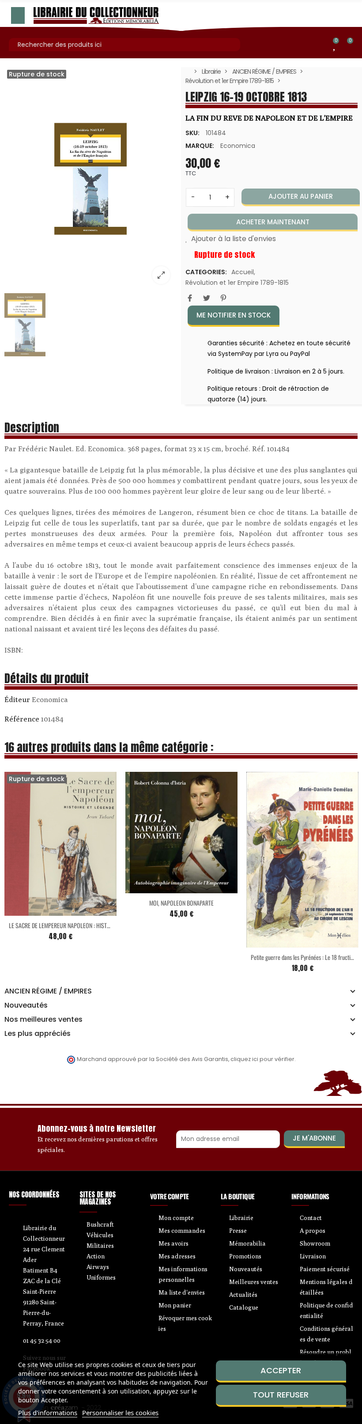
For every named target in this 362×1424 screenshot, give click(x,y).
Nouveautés (26, 1005)
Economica (237, 145)
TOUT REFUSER (281, 1394)
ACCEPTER (280, 1370)
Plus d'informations (47, 1412)
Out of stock (41, 910)
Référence (21, 718)
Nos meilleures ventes (43, 1019)
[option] (90, 179)
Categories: (206, 272)
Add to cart (162, 887)
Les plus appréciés (37, 1034)
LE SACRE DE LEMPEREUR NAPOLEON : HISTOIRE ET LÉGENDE (77, 925)
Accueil (242, 272)
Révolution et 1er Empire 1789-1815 (237, 282)
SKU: (192, 132)
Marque (17, 700)
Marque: (199, 145)
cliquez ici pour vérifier (262, 1059)
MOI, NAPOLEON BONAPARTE (181, 902)
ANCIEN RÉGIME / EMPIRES (48, 991)
